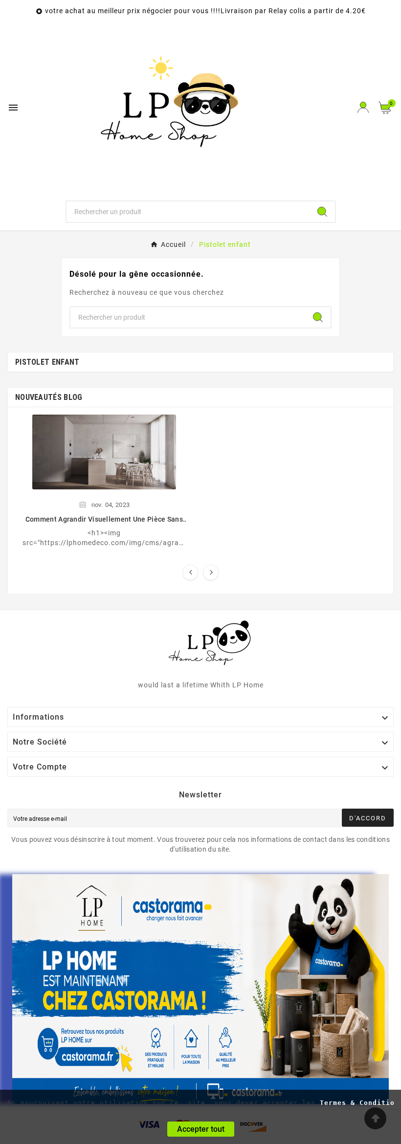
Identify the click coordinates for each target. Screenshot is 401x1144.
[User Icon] (363, 107)
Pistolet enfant (47, 362)
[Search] (322, 211)
